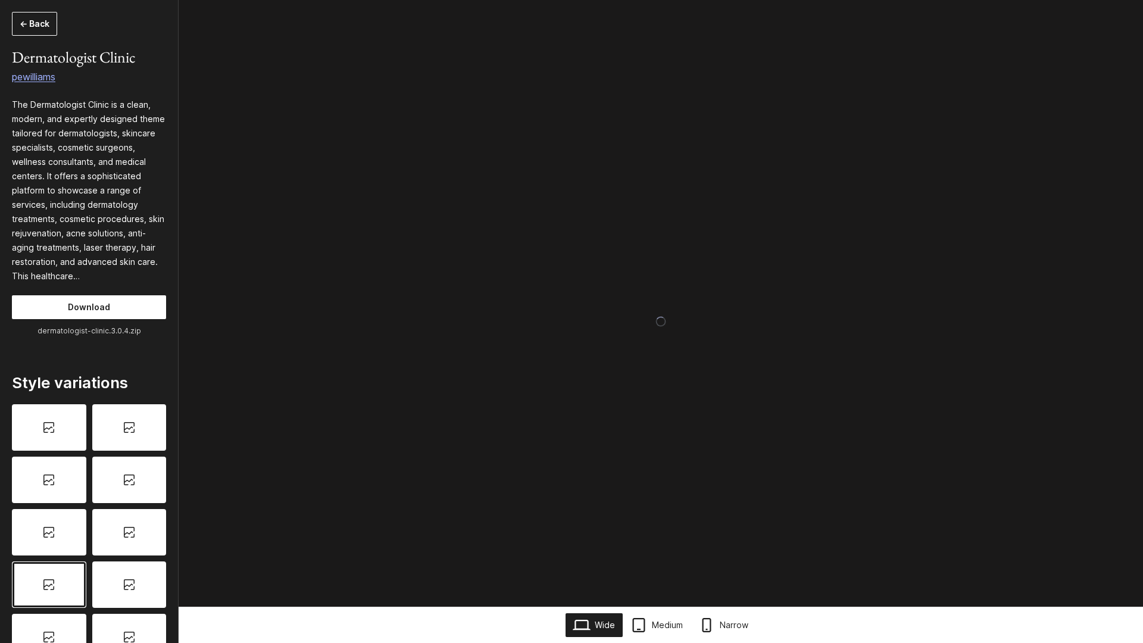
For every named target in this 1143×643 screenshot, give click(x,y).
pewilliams (33, 77)
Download (89, 307)
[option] (49, 427)
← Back (34, 23)
